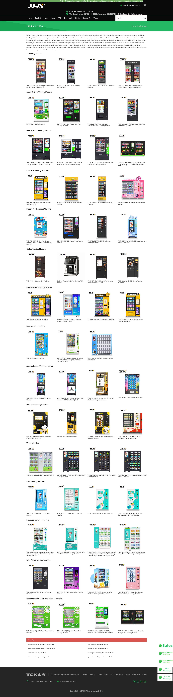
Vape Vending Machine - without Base (130, 397)
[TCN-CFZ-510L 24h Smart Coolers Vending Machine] (102, 84)
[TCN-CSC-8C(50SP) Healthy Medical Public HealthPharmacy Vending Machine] (71, 550)
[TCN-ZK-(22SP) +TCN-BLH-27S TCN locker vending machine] (102, 473)
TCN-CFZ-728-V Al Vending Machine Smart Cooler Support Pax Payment (40, 86)
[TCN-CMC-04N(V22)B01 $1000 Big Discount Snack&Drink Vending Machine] (102, 629)
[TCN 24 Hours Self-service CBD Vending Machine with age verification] (102, 396)
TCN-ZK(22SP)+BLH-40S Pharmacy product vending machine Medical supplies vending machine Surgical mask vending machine (102, 553)
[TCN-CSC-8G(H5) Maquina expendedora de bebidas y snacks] (132, 122)
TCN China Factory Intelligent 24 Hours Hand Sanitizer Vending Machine (130, 514)
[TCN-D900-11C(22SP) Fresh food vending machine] (40, 629)
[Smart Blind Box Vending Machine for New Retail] (132, 201)
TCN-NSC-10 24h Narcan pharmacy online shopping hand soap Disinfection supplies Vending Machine (40, 553)
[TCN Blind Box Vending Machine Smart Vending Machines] (132, 318)
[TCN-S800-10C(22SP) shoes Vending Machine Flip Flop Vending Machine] (102, 590)
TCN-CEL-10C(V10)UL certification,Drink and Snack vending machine (100, 163)
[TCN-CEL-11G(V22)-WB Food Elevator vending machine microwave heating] (71, 161)
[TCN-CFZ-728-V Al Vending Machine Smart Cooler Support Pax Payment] (40, 84)
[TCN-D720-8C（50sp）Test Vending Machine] (40, 512)
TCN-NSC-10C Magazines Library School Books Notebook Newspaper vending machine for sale (70, 359)
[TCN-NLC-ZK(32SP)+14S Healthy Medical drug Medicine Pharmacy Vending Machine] (132, 550)
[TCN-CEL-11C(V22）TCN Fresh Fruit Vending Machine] (71, 629)
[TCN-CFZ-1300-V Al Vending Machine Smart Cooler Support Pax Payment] (132, 84)
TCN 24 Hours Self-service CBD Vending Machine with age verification (100, 399)
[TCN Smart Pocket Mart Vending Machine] (102, 318)
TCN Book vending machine (35, 358)
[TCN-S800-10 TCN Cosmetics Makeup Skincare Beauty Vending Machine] (132, 590)
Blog (101, 691)
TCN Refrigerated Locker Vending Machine (40, 475)
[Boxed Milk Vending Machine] (40, 122)
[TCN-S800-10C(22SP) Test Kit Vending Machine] (71, 512)
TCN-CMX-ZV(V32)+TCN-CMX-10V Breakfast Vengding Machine (129, 437)
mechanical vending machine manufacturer (41, 648)
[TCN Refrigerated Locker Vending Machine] (40, 473)
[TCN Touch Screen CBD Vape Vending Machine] (40, 396)
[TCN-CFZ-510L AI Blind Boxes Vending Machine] (102, 201)
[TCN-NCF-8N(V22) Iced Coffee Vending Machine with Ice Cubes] (102, 279)
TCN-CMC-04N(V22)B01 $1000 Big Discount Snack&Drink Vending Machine (100, 631)
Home (30, 18)
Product (38, 18)
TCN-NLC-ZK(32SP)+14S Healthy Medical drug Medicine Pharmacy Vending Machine (131, 553)
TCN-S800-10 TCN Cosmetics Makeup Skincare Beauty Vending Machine (130, 593)
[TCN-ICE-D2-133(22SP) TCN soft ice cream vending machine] (132, 239)
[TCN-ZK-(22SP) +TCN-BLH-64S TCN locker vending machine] (132, 473)
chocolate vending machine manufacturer (41, 644)
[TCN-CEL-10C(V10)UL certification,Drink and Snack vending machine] (102, 161)
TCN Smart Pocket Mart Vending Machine (101, 319)
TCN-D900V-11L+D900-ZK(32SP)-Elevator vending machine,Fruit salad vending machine (39, 164)
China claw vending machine (37, 653)
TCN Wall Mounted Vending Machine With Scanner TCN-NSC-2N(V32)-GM (70, 399)
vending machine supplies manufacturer (100, 653)
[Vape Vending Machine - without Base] (132, 395)
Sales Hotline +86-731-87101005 (81, 11)
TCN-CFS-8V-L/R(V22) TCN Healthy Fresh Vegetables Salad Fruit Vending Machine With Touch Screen (131, 164)
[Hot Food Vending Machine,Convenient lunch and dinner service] (40, 435)
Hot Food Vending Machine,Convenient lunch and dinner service (38, 437)
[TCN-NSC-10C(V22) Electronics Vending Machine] (71, 590)
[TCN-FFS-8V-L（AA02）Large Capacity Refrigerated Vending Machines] (132, 629)
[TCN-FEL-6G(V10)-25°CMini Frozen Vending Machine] (102, 239)
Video (96, 18)
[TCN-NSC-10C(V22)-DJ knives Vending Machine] (40, 590)
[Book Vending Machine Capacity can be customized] (102, 356)
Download (68, 18)
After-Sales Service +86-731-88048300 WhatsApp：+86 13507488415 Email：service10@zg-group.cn (105, 14)
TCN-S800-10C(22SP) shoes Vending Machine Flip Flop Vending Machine (100, 593)
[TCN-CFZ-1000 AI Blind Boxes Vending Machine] (71, 201)
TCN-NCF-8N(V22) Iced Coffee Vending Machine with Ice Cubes (100, 281)
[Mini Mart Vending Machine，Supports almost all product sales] (71, 318)
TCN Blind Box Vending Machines (37, 319)
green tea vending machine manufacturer (101, 657)
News (53, 18)
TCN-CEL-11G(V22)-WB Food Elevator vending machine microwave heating (69, 163)
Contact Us (87, 18)
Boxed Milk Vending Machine (35, 124)
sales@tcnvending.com (131, 5)
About (46, 18)
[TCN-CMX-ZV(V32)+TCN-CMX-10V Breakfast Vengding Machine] (132, 435)
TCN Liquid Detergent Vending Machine (100, 513)
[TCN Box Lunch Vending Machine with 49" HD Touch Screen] (102, 435)
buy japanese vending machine (98, 644)
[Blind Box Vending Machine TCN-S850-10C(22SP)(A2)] (40, 201)
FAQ (59, 18)
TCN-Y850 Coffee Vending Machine (37, 281)
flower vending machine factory (98, 648)
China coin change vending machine (39, 657)
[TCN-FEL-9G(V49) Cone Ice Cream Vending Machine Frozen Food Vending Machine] (40, 239)
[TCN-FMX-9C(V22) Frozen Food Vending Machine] (71, 239)
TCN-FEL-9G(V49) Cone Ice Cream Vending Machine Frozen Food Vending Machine (38, 242)
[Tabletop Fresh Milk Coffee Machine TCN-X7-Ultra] (71, 279)
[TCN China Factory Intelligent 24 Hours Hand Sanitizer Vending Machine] (132, 512)
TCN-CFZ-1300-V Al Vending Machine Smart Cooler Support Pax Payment (130, 86)
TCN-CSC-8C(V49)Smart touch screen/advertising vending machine (99, 124)
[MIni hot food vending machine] (71, 435)
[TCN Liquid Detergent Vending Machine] (102, 512)
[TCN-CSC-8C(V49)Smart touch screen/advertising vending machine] (102, 122)
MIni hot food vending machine (67, 436)
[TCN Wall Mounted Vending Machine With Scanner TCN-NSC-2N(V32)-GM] (71, 396)
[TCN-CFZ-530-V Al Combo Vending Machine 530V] (71, 84)
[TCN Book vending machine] (40, 356)
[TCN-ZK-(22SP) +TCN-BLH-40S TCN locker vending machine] (71, 473)
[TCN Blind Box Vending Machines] (40, 318)
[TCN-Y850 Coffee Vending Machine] (40, 279)
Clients (77, 18)
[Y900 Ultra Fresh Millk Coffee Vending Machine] (132, 279)
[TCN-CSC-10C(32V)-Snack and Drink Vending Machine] (71, 122)
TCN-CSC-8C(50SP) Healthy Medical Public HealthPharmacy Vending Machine (71, 553)
